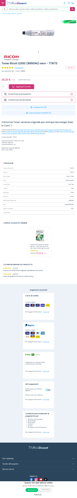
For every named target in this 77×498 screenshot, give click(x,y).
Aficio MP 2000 (66, 130)
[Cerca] (72, 9)
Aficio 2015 (20, 130)
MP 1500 (37, 133)
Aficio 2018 (34, 130)
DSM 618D (26, 131)
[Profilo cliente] (64, 3)
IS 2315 (19, 133)
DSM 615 (9, 131)
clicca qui (46, 312)
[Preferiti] (68, 3)
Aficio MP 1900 (57, 130)
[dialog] (38, 489)
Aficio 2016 (27, 130)
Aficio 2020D (49, 130)
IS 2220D (13, 133)
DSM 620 (32, 131)
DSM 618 (20, 131)
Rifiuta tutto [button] (45, 489)
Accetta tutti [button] (32, 490)
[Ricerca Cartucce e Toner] (4, 9)
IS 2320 (28, 133)
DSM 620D (38, 131)
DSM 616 (14, 131)
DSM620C (51, 131)
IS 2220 (8, 133)
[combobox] (39, 9)
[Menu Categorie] (3, 3)
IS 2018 (66, 131)
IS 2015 (61, 131)
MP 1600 (42, 133)
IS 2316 (23, 133)
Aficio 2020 (41, 130)
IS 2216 (4, 133)
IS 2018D (71, 131)
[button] (38, 494)
